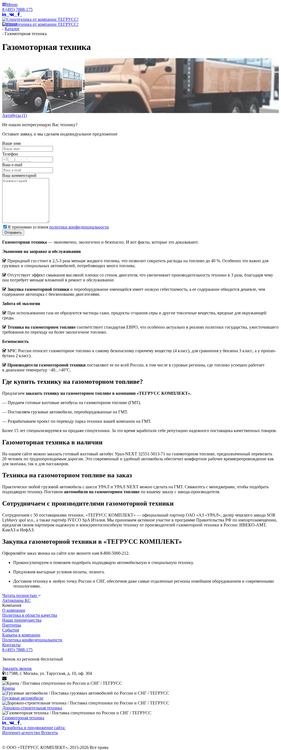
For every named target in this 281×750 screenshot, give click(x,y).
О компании (13, 610)
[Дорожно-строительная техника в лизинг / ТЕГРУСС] (85, 703)
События (10, 630)
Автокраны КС (16, 600)
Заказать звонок (17, 668)
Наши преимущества (21, 620)
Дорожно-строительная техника (32, 708)
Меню (10, 4)
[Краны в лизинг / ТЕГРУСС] (62, 683)
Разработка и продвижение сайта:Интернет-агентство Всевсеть (33, 730)
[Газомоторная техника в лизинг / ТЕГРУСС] (76, 712)
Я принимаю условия (58, 227)
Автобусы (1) (14, 115)
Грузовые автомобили (22, 698)
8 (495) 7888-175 (17, 9)
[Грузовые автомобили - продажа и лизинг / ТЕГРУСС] (85, 693)
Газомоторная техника (23, 717)
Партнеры (11, 625)
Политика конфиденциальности (32, 640)
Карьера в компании (21, 635)
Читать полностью (20, 595)
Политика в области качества (29, 615)
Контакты (11, 644)
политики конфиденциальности (79, 227)
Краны (8, 688)
